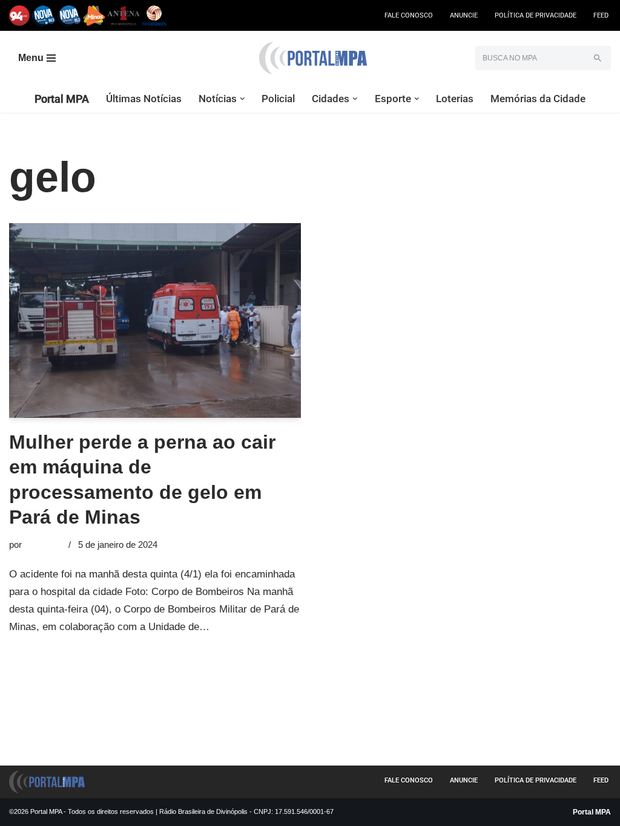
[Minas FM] (94, 15)
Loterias (454, 99)
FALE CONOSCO (408, 15)
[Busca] (597, 58)
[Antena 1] (123, 15)
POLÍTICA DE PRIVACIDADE (535, 15)
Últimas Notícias (144, 99)
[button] (242, 99)
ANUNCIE (464, 15)
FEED (600, 15)
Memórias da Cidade (537, 99)
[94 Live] (19, 15)
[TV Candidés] (154, 15)
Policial (278, 99)
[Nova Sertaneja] (69, 15)
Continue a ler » (248, 627)
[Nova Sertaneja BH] (44, 15)
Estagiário (44, 544)
